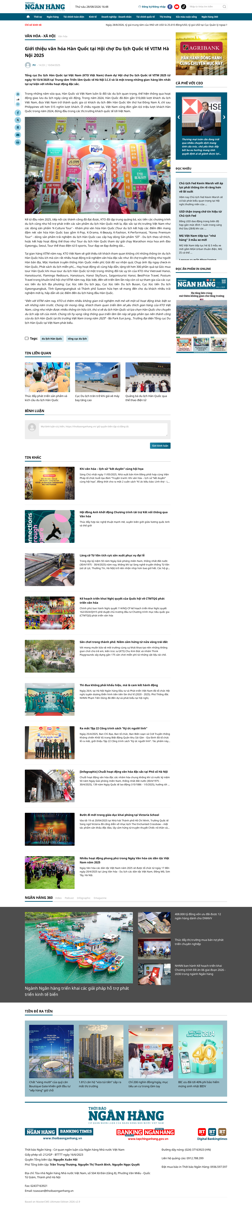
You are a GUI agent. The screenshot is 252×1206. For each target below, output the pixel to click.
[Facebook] (169, 6)
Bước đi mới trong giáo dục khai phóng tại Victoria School (119, 815)
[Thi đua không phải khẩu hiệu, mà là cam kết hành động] (50, 699)
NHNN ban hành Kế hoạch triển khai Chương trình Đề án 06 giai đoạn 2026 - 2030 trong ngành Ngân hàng (200, 970)
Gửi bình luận (160, 445)
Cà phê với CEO (189, 83)
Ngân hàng (53, 16)
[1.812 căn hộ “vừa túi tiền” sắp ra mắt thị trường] (101, 1051)
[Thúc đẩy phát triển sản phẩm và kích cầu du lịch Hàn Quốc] (47, 377)
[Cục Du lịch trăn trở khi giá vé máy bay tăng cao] (97, 377)
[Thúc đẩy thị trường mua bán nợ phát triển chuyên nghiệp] (154, 948)
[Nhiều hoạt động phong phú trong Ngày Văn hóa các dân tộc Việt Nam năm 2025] (50, 872)
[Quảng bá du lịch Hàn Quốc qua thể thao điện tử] (148, 377)
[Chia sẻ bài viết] (18, 135)
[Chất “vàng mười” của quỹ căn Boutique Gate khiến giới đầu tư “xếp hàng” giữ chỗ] (51, 1051)
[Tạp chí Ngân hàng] (145, 1134)
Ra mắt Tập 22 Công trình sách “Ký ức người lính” (113, 728)
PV (34, 65)
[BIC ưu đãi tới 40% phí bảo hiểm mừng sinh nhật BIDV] (200, 1051)
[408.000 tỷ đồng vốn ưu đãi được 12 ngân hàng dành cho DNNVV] (154, 922)
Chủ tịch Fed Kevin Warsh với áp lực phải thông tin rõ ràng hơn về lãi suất (201, 187)
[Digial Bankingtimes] (212, 1134)
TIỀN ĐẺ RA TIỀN (39, 1011)
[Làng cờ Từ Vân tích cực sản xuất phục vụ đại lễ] (50, 569)
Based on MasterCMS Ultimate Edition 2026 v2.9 (52, 1201)
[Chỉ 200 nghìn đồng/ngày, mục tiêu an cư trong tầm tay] (151, 1051)
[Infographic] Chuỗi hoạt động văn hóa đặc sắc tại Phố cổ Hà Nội (124, 772)
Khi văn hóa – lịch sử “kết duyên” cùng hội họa (111, 469)
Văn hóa (62, 36)
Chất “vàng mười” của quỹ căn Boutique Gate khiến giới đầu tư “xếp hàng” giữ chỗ (49, 1086)
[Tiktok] (183, 6)
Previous (179, 117)
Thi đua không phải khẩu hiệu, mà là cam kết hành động (119, 685)
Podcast (69, 898)
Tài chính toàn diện (73, 16)
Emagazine (100, 898)
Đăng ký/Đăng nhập (154, 6)
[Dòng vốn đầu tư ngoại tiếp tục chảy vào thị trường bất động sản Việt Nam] (201, 116)
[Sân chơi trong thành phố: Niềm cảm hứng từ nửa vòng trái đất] (50, 656)
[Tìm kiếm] (224, 6)
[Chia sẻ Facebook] (18, 113)
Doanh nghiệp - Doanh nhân (116, 16)
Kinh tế (93, 16)
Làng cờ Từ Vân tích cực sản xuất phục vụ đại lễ (112, 555)
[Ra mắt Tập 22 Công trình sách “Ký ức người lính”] (50, 742)
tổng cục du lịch (77, 338)
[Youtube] (176, 6)
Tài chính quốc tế (145, 16)
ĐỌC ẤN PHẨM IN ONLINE (193, 269)
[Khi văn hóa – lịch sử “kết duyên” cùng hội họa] (50, 483)
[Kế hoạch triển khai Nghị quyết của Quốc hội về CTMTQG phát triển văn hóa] (50, 612)
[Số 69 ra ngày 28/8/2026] (201, 315)
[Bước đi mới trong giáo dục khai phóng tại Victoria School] (50, 829)
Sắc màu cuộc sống (186, 16)
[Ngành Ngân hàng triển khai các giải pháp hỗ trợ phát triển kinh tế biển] (79, 947)
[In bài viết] (18, 142)
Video (58, 898)
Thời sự (38, 16)
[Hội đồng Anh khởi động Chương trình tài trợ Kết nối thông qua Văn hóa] (50, 526)
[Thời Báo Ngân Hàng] (47, 6)
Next (224, 117)
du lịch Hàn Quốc (52, 338)
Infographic (84, 898)
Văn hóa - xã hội (40, 36)
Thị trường (165, 16)
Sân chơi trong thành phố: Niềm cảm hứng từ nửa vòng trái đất (124, 642)
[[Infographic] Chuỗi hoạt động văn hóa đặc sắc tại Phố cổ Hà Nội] (50, 786)
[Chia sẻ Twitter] (18, 120)
